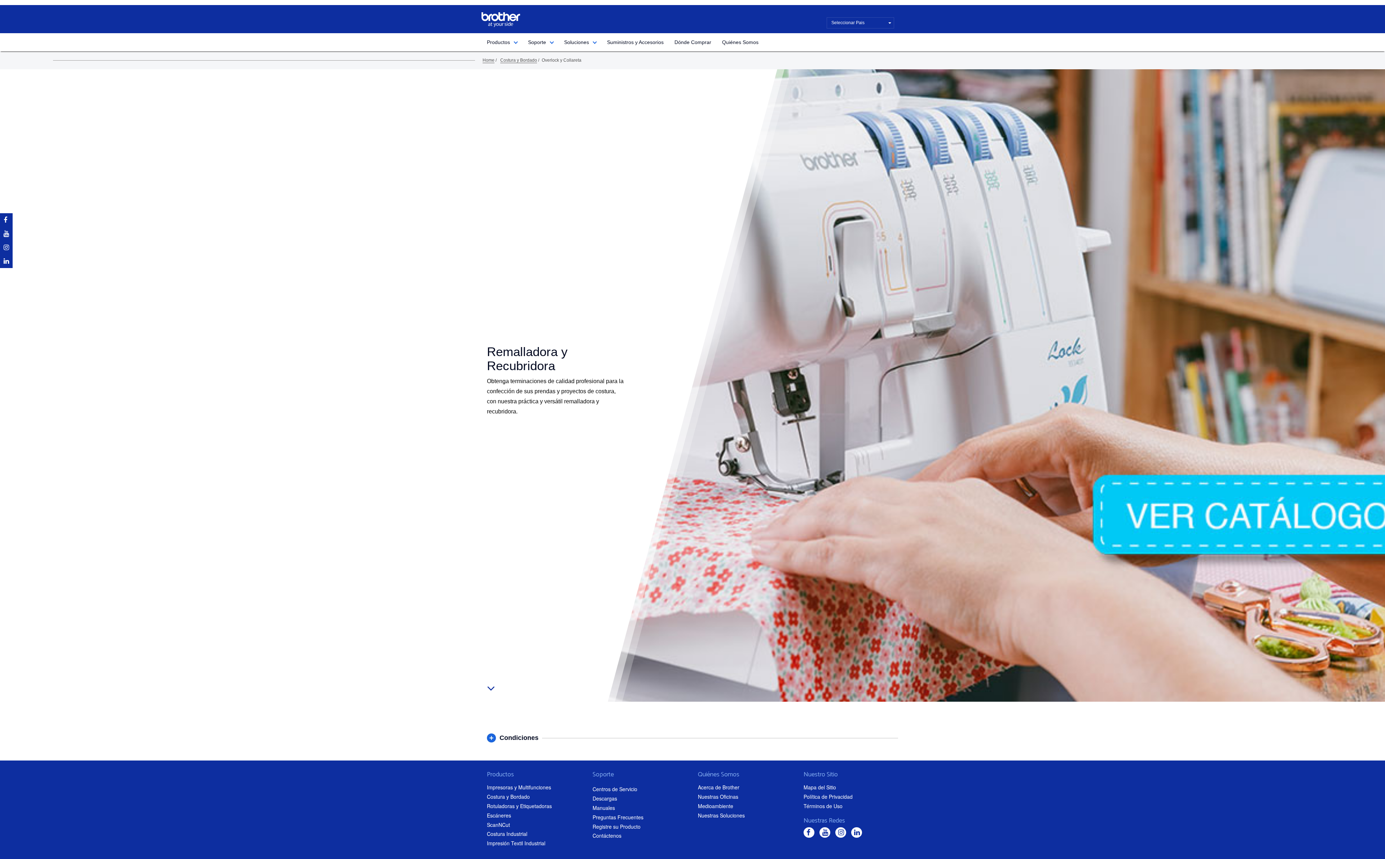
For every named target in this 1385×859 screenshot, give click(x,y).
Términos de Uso (823, 806)
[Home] (501, 19)
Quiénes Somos (740, 42)
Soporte (537, 42)
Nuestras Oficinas (718, 796)
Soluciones (576, 42)
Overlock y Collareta (561, 60)
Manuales (604, 807)
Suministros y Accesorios (635, 42)
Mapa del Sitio (820, 787)
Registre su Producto (617, 826)
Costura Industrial (507, 833)
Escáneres (499, 815)
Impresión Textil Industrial (516, 843)
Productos (498, 42)
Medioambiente (715, 806)
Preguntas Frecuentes (618, 817)
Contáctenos (607, 835)
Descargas (605, 798)
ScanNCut (498, 824)
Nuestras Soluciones (721, 815)
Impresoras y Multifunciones (519, 787)
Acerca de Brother (718, 787)
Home (488, 60)
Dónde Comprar (692, 42)
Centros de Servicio (615, 789)
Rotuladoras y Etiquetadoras (519, 806)
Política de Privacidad (828, 796)
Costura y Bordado (518, 60)
